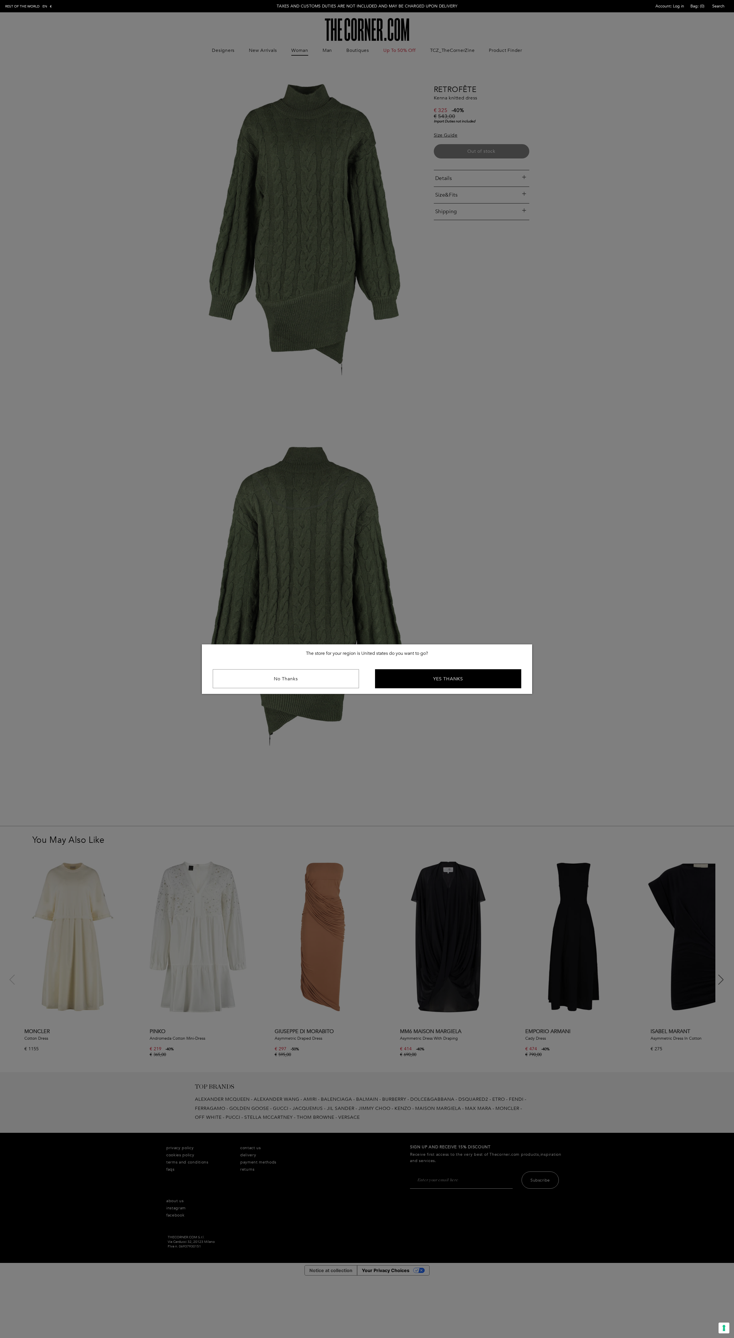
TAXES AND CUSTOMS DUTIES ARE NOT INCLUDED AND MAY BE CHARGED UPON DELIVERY (367, 6)
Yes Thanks (448, 678)
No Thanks (286, 678)
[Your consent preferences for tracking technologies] (724, 1328)
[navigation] (28, 6)
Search (718, 6)
